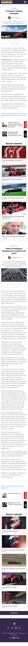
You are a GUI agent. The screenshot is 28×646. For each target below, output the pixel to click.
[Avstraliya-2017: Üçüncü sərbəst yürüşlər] (14, 189)
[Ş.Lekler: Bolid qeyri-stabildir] (14, 522)
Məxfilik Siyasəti (14, 635)
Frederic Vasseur (6, 113)
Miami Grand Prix (17, 113)
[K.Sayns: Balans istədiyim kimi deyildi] (14, 170)
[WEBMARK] (14, 638)
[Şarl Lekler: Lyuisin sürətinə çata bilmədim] (14, 541)
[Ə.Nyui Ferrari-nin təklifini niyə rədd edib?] (14, 228)
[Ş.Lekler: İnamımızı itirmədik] (14, 597)
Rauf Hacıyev (16, 17)
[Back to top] (24, 642)
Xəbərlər (14, 8)
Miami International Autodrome (12, 487)
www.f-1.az (11, 633)
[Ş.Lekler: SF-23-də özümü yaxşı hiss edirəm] (14, 560)
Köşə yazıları (14, 246)
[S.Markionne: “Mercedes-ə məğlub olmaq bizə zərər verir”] (14, 208)
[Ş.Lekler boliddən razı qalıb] (14, 579)
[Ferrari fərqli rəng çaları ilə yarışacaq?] (14, 152)
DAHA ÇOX (14, 613)
